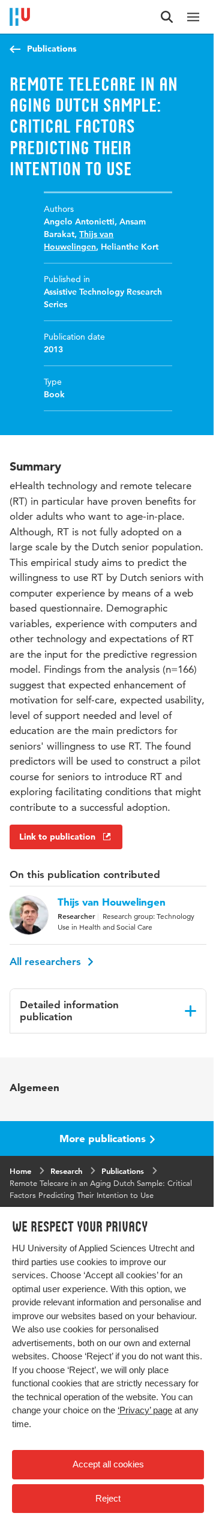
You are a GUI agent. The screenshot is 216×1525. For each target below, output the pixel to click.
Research (66, 1171)
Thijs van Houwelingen (112, 902)
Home (20, 1171)
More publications (102, 1138)
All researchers (47, 961)
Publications (51, 48)
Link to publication (57, 836)
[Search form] (167, 17)
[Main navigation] (193, 17)
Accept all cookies (108, 1464)
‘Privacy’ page (145, 1410)
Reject (108, 1498)
